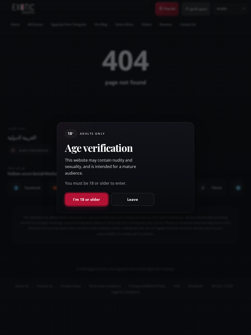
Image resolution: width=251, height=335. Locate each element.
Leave (132, 199)
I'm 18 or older (86, 199)
